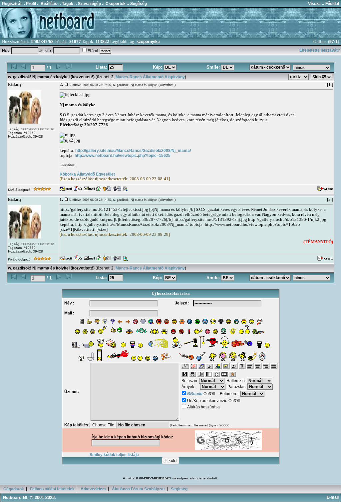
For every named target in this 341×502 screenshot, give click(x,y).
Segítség (179, 489)
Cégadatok (13, 489)
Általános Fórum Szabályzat (138, 489)
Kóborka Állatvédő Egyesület (87, 174)
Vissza (314, 3)
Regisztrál (11, 3)
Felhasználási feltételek (52, 489)
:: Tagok (65, 3)
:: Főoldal (330, 3)
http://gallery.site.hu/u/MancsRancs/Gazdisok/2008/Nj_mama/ (133, 150)
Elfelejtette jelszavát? (319, 50)
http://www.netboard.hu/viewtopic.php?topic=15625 (122, 155)
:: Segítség (136, 3)
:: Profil (28, 3)
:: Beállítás (46, 3)
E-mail (334, 497)
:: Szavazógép (87, 3)
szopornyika (148, 41)
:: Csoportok (113, 3)
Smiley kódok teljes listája (114, 454)
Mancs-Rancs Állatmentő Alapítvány (150, 77)
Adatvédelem (93, 489)
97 (331, 41)
